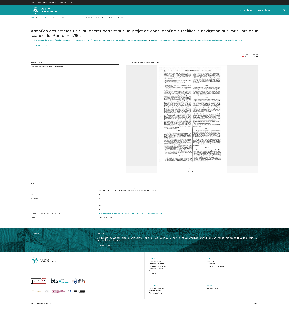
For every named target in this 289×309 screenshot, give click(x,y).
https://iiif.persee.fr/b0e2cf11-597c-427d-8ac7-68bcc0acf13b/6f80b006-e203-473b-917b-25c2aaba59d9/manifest (130, 213)
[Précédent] (189, 168)
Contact (267, 10)
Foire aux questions (155, 293)
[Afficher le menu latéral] (128, 62)
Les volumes (45, 17)
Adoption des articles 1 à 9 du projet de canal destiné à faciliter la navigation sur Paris (209, 40)
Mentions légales (44, 304)
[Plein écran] (255, 62)
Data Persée (63, 2)
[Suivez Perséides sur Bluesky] (38, 238)
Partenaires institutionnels (157, 266)
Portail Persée (42, 2)
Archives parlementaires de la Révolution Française (50, 40)
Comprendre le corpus (156, 288)
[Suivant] (194, 168)
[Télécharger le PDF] (243, 56)
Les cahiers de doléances (215, 266)
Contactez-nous (212, 288)
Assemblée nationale (140, 40)
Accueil (33, 17)
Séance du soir (170, 40)
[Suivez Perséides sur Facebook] (33, 238)
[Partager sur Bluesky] (257, 56)
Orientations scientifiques (157, 263)
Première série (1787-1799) (82, 40)
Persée (33, 2)
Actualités (152, 273)
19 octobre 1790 (156, 40)
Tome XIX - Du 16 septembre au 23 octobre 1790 (112, 40)
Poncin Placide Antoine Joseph (41, 46)
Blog (70, 2)
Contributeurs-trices (156, 268)
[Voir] (80, 35)
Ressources (153, 271)
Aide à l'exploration (155, 290)
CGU (32, 304)
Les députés (211, 263)
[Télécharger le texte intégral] (245, 56)
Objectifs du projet (155, 261)
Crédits (255, 304)
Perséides (52, 2)
